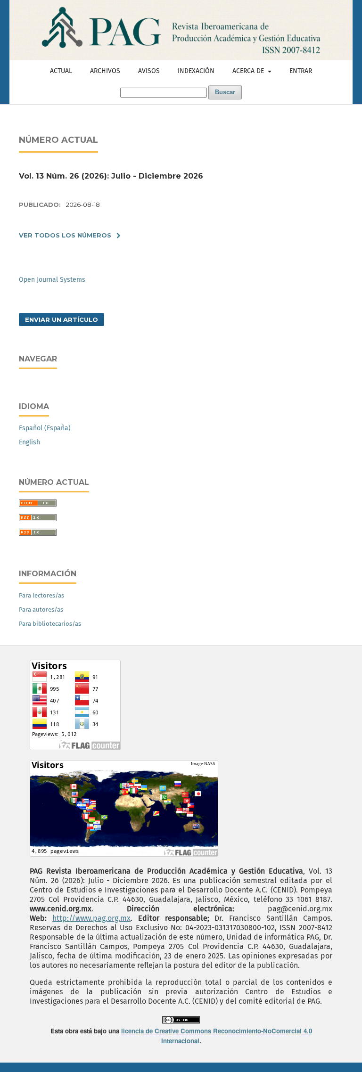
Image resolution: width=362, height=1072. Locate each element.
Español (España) (45, 428)
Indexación (196, 71)
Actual (61, 71)
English (29, 442)
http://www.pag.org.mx (91, 918)
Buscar (225, 92)
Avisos (149, 71)
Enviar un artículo (61, 319)
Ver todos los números (65, 235)
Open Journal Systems (52, 280)
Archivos (105, 71)
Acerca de (249, 71)
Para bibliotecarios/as (50, 623)
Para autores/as (41, 609)
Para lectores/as (41, 595)
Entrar (300, 71)
